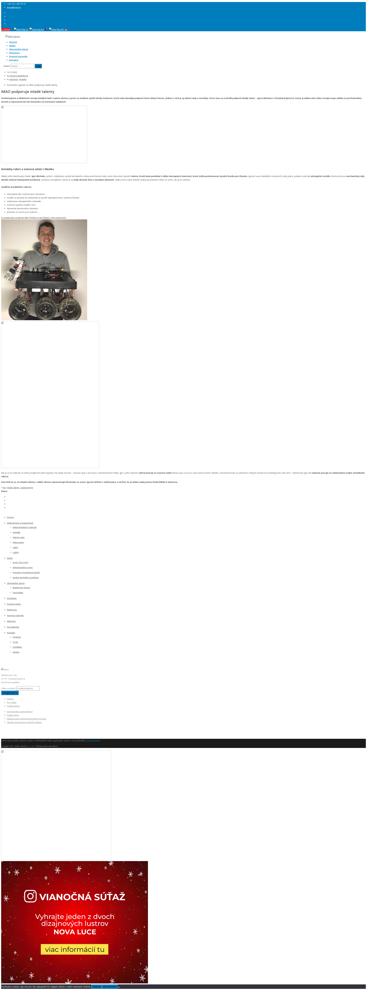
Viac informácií (93, 740)
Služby (12, 45)
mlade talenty (13, 487)
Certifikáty (17, 647)
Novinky (23, 79)
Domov (10, 517)
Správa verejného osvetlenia (26, 577)
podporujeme (27, 487)
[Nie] (119, 987)
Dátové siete (19, 537)
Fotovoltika (18, 592)
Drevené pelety (14, 604)
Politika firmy (13, 715)
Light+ (15, 547)
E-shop (5, 29)
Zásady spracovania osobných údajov (24, 722)
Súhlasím (96, 986)
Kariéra (16, 652)
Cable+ (16, 552)
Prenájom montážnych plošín (26, 572)
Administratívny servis (23, 567)
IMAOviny (11, 621)
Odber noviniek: (8, 688)
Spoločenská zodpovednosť (20, 711)
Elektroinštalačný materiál (24, 527)
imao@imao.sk (14, 7)
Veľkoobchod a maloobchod (20, 523)
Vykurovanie (18, 542)
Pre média (11, 702)
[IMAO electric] (12, 36)
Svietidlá (16, 532)
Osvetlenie (12, 598)
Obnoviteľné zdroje (18, 49)
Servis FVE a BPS (20, 562)
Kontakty (13, 60)
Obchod (13, 42)
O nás (15, 642)
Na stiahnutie (13, 627)
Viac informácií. (110, 986)
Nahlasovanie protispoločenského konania (26, 718)
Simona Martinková (18, 75)
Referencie (14, 52)
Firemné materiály (18, 56)
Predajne (17, 637)
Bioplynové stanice (21, 587)
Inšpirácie (13, 79)
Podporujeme (13, 706)
